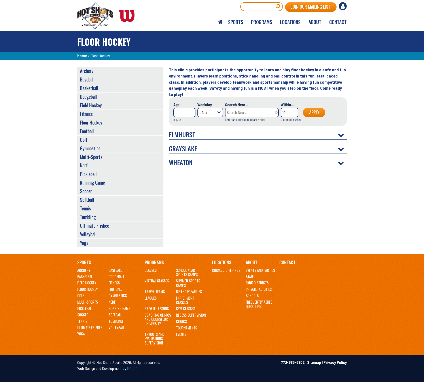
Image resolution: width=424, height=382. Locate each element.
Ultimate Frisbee (94, 225)
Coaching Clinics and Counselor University (158, 319)
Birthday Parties (189, 291)
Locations (221, 262)
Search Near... (236, 104)
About (251, 262)
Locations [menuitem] (290, 21)
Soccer (86, 191)
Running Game (92, 182)
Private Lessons (157, 308)
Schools (252, 295)
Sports (84, 262)
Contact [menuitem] (338, 21)
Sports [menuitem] (235, 21)
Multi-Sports (91, 156)
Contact (287, 262)
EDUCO (132, 368)
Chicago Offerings (226, 270)
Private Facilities (259, 289)
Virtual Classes (157, 281)
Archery (86, 70)
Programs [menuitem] (261, 21)
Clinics (181, 321)
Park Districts (257, 283)
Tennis (85, 208)
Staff (250, 276)
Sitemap (314, 362)
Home (82, 55)
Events (181, 334)
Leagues (151, 298)
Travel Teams (155, 291)
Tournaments (186, 328)
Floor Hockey (91, 122)
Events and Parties (260, 270)
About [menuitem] (315, 21)
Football (87, 130)
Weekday (204, 104)
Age (176, 104)
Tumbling (88, 216)
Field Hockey (91, 105)
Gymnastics (90, 148)
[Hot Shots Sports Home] (108, 15)
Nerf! (84, 165)
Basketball (89, 87)
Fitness (86, 113)
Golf (83, 139)
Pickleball (88, 173)
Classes (151, 270)
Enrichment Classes (185, 300)
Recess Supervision (191, 315)
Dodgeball (88, 96)
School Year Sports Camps (187, 272)
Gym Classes (185, 308)
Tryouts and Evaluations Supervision (154, 339)
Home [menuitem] (220, 22)
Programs (154, 262)
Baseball (87, 79)
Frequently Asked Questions (259, 304)
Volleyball (88, 234)
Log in (343, 6)
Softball (87, 199)
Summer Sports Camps (188, 283)
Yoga (84, 242)
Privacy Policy (335, 362)
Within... (287, 104)
